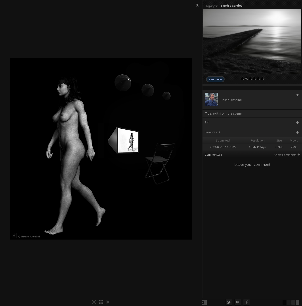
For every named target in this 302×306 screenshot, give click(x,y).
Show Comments (285, 155)
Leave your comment (252, 164)
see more (215, 79)
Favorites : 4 (212, 132)
